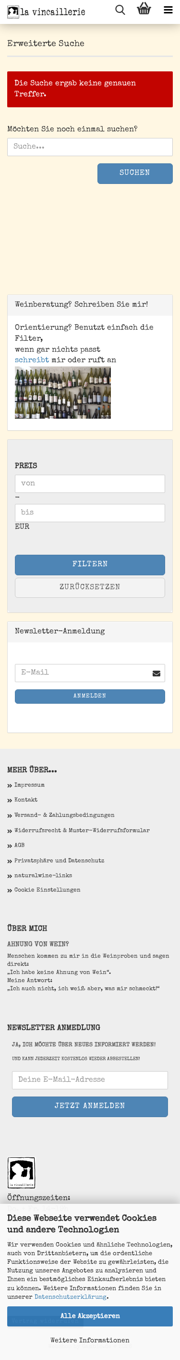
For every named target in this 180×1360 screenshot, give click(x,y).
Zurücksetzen (90, 588)
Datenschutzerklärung (71, 1297)
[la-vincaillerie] (43, 12)
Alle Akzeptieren (90, 1316)
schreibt (32, 361)
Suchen (135, 173)
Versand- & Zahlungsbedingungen (64, 816)
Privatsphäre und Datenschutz (59, 861)
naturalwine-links (43, 876)
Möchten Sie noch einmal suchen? (72, 130)
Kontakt (25, 800)
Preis (26, 466)
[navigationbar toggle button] (168, 12)
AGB (19, 846)
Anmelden (90, 696)
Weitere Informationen (90, 1340)
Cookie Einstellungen (47, 890)
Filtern (90, 565)
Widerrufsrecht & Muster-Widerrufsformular (82, 831)
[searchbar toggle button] (120, 12)
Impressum (29, 786)
